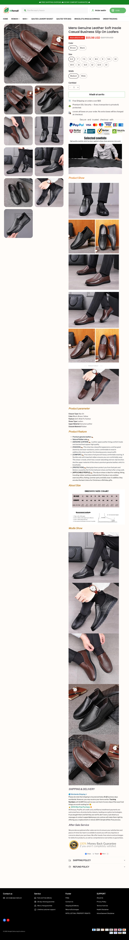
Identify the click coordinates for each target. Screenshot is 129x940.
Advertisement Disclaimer (105, 913)
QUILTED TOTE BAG (63, 19)
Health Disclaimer (103, 909)
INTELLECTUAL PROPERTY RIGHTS (78, 913)
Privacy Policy (101, 902)
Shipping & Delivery (72, 906)
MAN (25, 19)
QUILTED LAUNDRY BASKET (42, 19)
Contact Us (69, 902)
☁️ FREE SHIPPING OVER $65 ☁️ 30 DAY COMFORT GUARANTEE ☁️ (64, 2)
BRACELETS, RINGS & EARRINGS (87, 19)
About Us (100, 898)
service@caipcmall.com (14, 898)
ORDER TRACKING (110, 19)
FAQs (67, 898)
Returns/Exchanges (72, 909)
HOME (5, 19)
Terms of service (102, 906)
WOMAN (14, 19)
